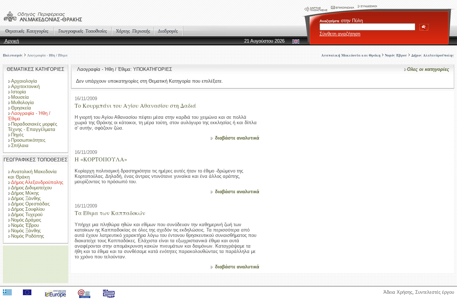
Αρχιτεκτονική (25, 86)
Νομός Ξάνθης (26, 230)
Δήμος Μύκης (25, 193)
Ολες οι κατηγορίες (428, 69)
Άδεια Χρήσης (397, 292)
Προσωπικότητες (28, 140)
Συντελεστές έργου (434, 292)
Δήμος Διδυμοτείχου (31, 187)
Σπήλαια (20, 145)
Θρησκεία (21, 108)
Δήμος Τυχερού (26, 214)
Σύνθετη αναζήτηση (340, 33)
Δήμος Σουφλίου (28, 209)
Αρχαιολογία (24, 81)
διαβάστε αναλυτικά (237, 138)
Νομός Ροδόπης (27, 236)
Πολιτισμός (13, 55)
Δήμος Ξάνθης (26, 198)
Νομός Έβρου (25, 225)
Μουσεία (20, 97)
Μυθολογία (22, 102)
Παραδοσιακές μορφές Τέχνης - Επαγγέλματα (32, 126)
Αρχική (11, 41)
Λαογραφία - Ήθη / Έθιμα (47, 55)
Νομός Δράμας (26, 220)
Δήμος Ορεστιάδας (30, 203)
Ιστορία (18, 91)
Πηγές (17, 134)
